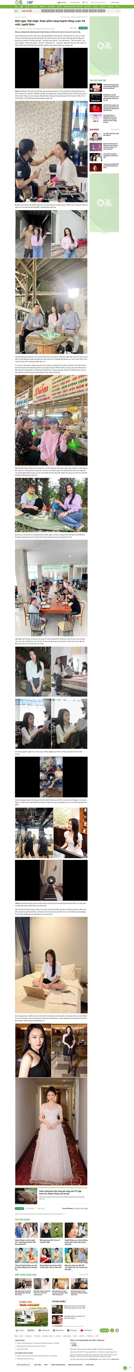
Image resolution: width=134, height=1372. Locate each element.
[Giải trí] (27, 11)
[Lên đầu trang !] (130, 1368)
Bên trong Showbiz (49, 28)
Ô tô (117, 6)
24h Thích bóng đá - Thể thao (73, 6)
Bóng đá (42, 6)
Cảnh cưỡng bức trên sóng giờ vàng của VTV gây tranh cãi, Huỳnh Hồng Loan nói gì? (60, 1192)
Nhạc (78, 11)
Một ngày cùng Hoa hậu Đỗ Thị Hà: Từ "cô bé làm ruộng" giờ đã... (42, 1292)
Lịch (86, 2)
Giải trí (59, 6)
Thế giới (102, 6)
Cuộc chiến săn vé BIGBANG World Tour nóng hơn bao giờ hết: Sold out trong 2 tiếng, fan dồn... (110, 118)
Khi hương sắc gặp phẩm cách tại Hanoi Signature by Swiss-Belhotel (111, 86)
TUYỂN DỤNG (89, 1365)
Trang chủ (18, 17)
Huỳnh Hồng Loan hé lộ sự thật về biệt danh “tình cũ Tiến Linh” (51, 1266)
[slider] (51, 84)
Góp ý (46, 1365)
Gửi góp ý (31, 1208)
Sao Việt (59, 11)
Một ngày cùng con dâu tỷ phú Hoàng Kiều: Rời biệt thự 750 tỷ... (23, 1292)
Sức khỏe (87, 6)
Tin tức (27, 6)
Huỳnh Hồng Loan (38, 28)
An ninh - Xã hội (48, 1336)
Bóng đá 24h (60, 1330)
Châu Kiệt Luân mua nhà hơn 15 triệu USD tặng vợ (74, 1317)
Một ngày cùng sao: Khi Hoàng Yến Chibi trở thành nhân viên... (79, 1292)
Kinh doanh (51, 6)
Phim (85, 11)
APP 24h (21, 1330)
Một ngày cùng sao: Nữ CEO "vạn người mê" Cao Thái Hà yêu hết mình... (76, 1267)
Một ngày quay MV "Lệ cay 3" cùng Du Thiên (50, 1241)
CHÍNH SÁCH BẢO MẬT (58, 1365)
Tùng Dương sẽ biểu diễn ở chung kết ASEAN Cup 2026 (111, 165)
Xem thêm (83, 1274)
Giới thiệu (37, 1365)
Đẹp (75, 1336)
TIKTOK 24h (73, 1330)
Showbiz (94, 129)
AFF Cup (34, 6)
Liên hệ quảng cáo (23, 1365)
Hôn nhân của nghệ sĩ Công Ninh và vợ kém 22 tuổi (110, 155)
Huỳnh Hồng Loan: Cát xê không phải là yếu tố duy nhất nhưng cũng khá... (76, 1242)
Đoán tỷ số (76, 2)
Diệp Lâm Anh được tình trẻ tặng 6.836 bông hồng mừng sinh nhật (74, 1307)
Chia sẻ (84, 28)
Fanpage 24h (45, 1330)
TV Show (92, 11)
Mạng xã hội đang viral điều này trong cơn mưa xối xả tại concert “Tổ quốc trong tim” (110, 146)
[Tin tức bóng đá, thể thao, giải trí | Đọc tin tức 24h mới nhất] (19, 2)
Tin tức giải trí (69, 11)
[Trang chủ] (18, 11)
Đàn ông (101, 11)
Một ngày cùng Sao (25, 28)
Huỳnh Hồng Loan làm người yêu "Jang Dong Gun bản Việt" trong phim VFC (25, 1242)
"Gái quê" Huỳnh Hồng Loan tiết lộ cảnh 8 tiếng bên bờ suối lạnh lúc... (26, 1267)
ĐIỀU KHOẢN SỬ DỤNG (75, 1365)
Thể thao (110, 6)
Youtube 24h (88, 1330)
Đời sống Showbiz (48, 11)
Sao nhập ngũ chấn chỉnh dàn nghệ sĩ (111, 134)
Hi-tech (95, 6)
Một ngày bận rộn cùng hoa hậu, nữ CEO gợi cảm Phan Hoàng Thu (60, 1292)
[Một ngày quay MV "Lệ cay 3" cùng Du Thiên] (51, 1230)
